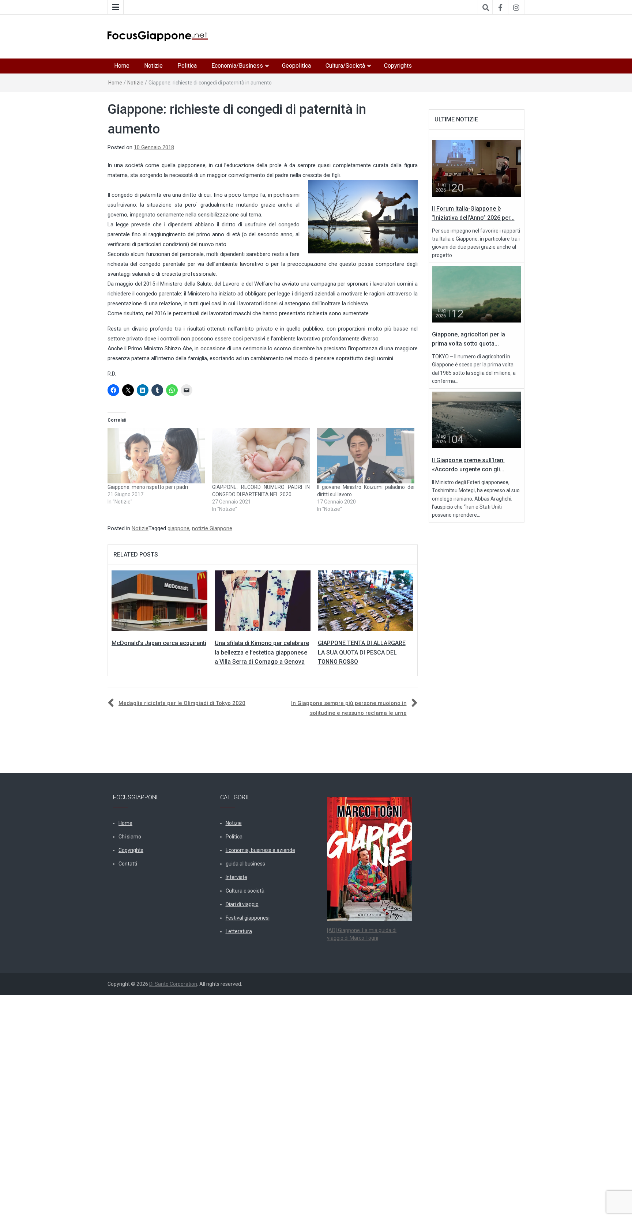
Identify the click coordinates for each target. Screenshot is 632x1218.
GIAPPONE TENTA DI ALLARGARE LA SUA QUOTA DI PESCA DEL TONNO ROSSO (362, 652)
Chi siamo (129, 837)
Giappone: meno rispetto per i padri (148, 487)
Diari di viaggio (242, 904)
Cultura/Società (345, 65)
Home (121, 65)
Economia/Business (237, 65)
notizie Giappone (212, 528)
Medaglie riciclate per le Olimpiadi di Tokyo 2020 (181, 703)
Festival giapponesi (248, 918)
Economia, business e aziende (260, 850)
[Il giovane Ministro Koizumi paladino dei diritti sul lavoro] (365, 455)
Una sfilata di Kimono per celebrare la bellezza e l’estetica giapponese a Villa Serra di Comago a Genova (262, 652)
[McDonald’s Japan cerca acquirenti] (159, 600)
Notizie (153, 65)
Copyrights (398, 65)
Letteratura (239, 931)
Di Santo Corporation (173, 984)
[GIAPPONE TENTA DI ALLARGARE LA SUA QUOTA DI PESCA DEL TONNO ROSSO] (366, 600)
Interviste (236, 877)
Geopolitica (296, 65)
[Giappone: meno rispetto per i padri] (156, 455)
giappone (178, 528)
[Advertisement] (219, 1105)
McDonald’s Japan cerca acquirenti (159, 643)
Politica (187, 65)
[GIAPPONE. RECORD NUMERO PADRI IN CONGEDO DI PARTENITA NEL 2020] (260, 455)
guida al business (245, 864)
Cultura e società (245, 891)
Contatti (127, 864)
